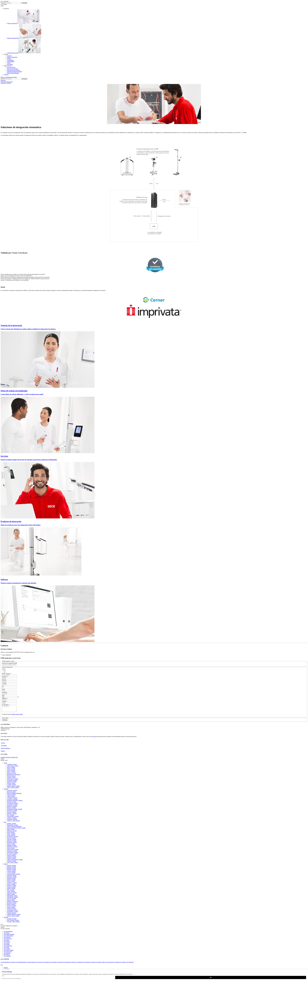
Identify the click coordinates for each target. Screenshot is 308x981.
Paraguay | (12, 813)
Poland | (11, 900)
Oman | (11, 843)
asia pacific (8, 951)
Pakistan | (11, 845)
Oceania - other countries (13, 921)
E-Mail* (4, 701)
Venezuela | (12, 819)
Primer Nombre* (6, 673)
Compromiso (10, 60)
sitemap (6, 967)
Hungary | (11, 885)
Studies (3, 751)
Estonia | (11, 878)
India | (10, 829)
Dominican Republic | (14, 800)
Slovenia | (11, 905)
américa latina (8, 950)
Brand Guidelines (5, 748)
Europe (6, 864)
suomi (92, 962)
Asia (5, 822)
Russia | (11, 904)
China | (14, 826)
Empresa (4, 680)
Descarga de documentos (13, 70)
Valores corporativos (12, 57)
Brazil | (14, 793)
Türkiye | (11, 858)
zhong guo (8, 938)
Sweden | (11, 908)
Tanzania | (11, 781)
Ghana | (11, 770)
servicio (94, 736)
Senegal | (11, 777)
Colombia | (12, 797)
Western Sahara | (13, 786)
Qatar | (11, 848)
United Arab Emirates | (15, 859)
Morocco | (11, 773)
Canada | (11, 794)
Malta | (11, 894)
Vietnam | (11, 861)
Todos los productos (12, 23)
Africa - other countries (13, 787)
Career (8, 63)
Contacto (6, 74)
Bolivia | (11, 791)
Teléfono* (5, 698)
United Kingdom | (13, 914)
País (3, 695)
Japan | (11, 833)
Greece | (11, 884)
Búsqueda (24, 3)
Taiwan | (11, 855)
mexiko (60, 962)
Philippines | (12, 846)
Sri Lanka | (12, 853)
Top (2, 965)
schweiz (7, 937)
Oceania (6, 917)
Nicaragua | (12, 810)
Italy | (10, 890)
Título (4, 669)
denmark (7, 956)
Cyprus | (11, 872)
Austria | (11, 865)
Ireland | (11, 888)
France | (11, 881)
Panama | (11, 812)
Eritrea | (11, 768)
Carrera (3, 743)
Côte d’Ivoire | (12, 765)
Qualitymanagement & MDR (14, 71)
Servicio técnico (11, 67)
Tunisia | (11, 783)
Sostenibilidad (10, 61)
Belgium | (11, 866)
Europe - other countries (13, 915)
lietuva (7, 954)
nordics (7, 948)
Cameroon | (12, 764)
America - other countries (13, 820)
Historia (9, 58)
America (6, 789)
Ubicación (4, 692)
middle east (8, 945)
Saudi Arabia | (12, 849)
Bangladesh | (12, 825)
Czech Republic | (13, 874)
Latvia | (11, 891)
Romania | (11, 903)
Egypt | (11, 767)
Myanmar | (12, 842)
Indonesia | (12, 830)
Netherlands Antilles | (14, 809)
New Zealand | (13, 920)
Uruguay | (11, 817)
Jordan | (11, 835)
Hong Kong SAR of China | (16, 828)
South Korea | (12, 852)
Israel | (11, 832)
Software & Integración (13, 38)
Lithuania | (12, 892)
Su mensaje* (5, 704)
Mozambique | (13, 774)
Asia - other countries (12, 862)
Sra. (5, 670)
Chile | (11, 796)
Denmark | (11, 875)
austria (7, 943)
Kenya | (11, 771)
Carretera (4, 683)
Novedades (10, 64)
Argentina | (12, 790)
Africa (5, 763)
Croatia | (11, 871)
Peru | (10, 815)
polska (7, 944)
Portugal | (12, 901)
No (3, 686)
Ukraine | (11, 913)
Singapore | (12, 851)
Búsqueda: (3, 3)
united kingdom (9, 934)
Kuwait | (11, 838)
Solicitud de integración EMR (9, 663)
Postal (3, 689)
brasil (6, 947)
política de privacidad (17, 714)
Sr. (4, 672)
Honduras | (12, 806)
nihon (6, 940)
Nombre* (5, 676)
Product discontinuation (13, 73)
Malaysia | (11, 840)
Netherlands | (12, 895)
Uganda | (11, 784)
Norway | (11, 898)
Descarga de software (12, 68)
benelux (7, 953)
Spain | (11, 907)
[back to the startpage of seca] (9, 77)
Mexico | (11, 807)
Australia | (11, 918)
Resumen (9, 55)
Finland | (11, 879)
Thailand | (11, 856)
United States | (13, 816)
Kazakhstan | (12, 836)
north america (8, 935)
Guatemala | (12, 804)
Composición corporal (12, 53)
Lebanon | (11, 839)
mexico (7, 941)
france (6, 932)
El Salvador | (12, 803)
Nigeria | (11, 776)
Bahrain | (11, 823)
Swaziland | (12, 780)
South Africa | (12, 778)
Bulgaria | (11, 869)
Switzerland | (12, 910)
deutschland (8, 931)
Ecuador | (11, 802)
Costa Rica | (12, 799)
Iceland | (11, 887)
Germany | (12, 882)
